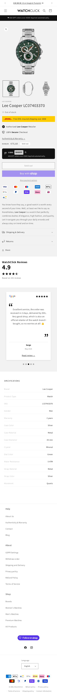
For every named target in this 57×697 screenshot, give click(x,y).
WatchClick (18, 687)
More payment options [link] (28, 180)
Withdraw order (13, 559)
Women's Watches (14, 608)
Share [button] (7, 250)
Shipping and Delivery (15, 565)
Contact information (43, 691)
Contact (9, 529)
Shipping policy (28, 691)
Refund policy (30, 687)
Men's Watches (12, 614)
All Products (11, 626)
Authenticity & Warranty (13, 138)
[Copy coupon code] (25, 152)
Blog (8, 535)
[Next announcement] (52, 3)
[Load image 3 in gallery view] (46, 89)
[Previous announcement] (5, 3)
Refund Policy (12, 577)
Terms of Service (13, 584)
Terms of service (14, 691)
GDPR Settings (12, 552)
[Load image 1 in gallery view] (11, 89)
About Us (10, 516)
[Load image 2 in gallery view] (28, 89)
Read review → (28, 355)
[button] (5, 11)
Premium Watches (14, 620)
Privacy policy (12, 571)
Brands (9, 601)
